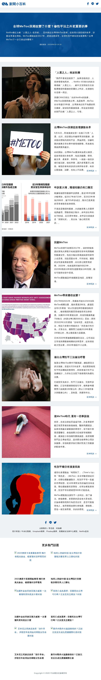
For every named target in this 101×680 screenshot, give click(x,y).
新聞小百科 (17, 4)
